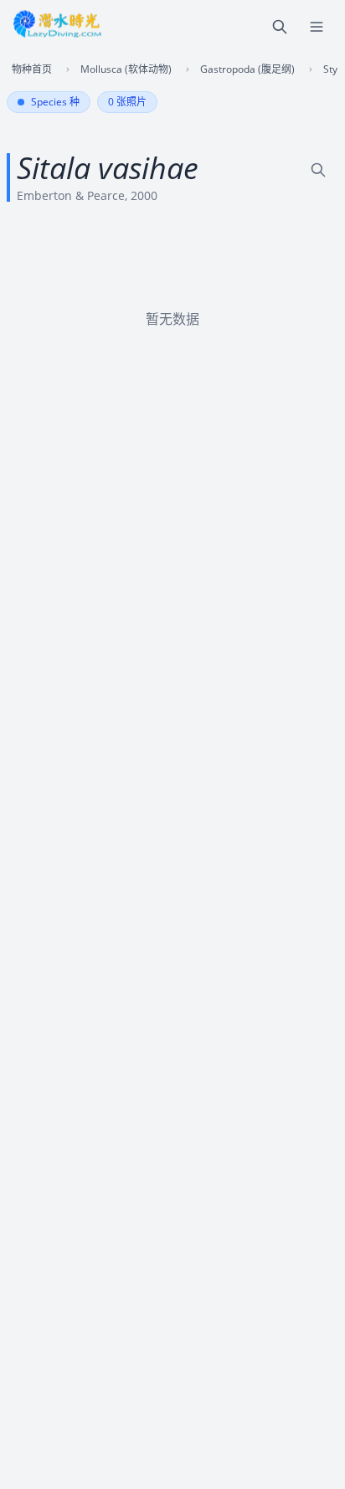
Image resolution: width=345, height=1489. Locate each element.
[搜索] (280, 27)
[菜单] (316, 27)
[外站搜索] (318, 170)
